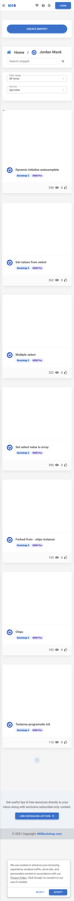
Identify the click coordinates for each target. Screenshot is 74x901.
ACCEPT (58, 892)
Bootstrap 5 (23, 175)
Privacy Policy (18, 877)
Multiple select (25, 354)
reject (40, 892)
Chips (19, 632)
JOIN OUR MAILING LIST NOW (35, 816)
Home (19, 52)
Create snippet (37, 28)
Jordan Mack (50, 52)
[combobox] (37, 78)
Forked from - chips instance (35, 539)
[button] (63, 61)
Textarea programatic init (33, 724)
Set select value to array (32, 447)
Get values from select (31, 262)
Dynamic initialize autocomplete (37, 170)
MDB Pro (37, 175)
